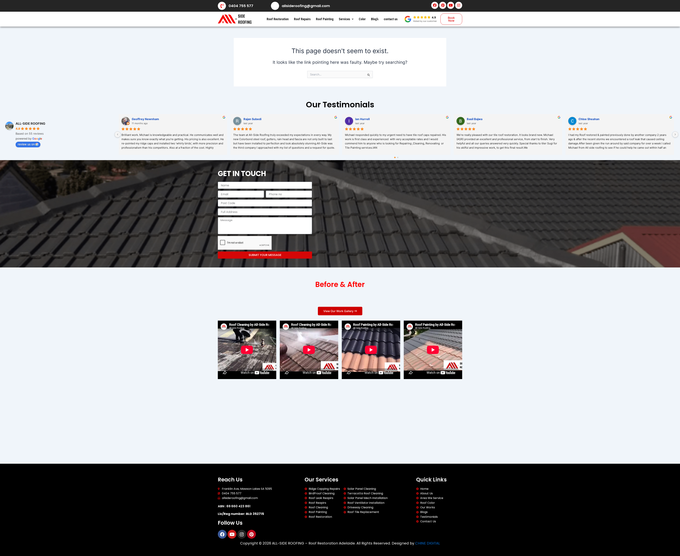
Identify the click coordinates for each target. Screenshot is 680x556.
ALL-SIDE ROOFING (30, 123)
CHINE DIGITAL (427, 543)
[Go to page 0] (395, 157)
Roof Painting (324, 19)
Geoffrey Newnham (257, 119)
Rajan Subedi (364, 119)
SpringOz (138, 119)
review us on (26, 144)
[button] (346, 19)
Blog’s (374, 19)
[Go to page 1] (397, 157)
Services (344, 19)
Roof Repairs (302, 19)
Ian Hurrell (474, 119)
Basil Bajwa (586, 119)
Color (362, 19)
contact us (391, 19)
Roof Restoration (278, 19)
